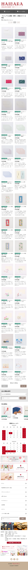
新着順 (18, 22)
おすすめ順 (10, 22)
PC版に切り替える (16, 563)
